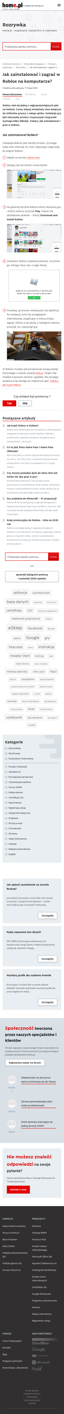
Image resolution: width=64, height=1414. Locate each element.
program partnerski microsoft (22, 687)
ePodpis (48, 619)
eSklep (15, 627)
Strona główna (32, 1390)
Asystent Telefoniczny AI (44, 1263)
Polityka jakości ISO (12, 1263)
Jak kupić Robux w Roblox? (22, 425)
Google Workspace (41, 1293)
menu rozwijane (41, 664)
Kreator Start (20, 655)
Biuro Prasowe (10, 1239)
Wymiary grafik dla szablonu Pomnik (29, 975)
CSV (30, 610)
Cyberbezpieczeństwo (20, 781)
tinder (31, 709)
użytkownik (14, 717)
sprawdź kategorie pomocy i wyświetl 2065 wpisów (32, 576)
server (48, 693)
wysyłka (31, 725)
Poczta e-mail (15, 823)
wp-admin (52, 717)
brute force (51, 602)
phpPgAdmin (27, 679)
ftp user (51, 628)
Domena (36, 1225)
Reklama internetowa (19, 848)
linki (51, 656)
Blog (5, 1354)
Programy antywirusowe (44, 1300)
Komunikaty (15, 748)
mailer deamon (22, 663)
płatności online (46, 687)
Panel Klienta (15, 802)
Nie (25, 403)
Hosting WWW (39, 1232)
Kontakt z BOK (18, 1189)
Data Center (9, 1246)
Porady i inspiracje (18, 766)
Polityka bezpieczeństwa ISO (15, 1254)
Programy (13, 818)
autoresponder (41, 592)
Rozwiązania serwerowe (21, 776)
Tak (9, 403)
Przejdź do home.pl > (33, 5)
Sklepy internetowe (42, 1313)
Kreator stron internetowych (39, 1278)
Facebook (35, 628)
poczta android (46, 679)
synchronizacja (16, 709)
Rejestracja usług (17, 807)
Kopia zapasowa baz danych (24, 932)
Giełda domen (16, 792)
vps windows (34, 717)
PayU (53, 671)
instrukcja (46, 646)
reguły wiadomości (20, 693)
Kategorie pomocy (32, 1393)
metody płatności (17, 671)
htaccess (16, 647)
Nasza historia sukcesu (14, 1225)
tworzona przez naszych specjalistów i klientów (30, 1034)
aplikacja (20, 592)
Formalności (15, 828)
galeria (17, 638)
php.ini (13, 679)
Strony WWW (15, 787)
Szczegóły (48, 915)
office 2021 (39, 671)
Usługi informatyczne (19, 812)
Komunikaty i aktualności (15, 1367)
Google (32, 637)
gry (47, 638)
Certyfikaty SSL (16, 797)
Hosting (12, 843)
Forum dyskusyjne (12, 1340)
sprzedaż (12, 701)
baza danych (18, 601)
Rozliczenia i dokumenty (21, 758)
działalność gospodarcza (26, 618)
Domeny (13, 833)
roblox (6, 98)
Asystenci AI (15, 771)
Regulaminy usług (41, 1320)
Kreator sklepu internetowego (39, 1248)
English (12, 854)
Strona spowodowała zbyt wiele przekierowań (36, 1103)
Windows (30, 94)
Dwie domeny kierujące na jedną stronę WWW (36, 1123)
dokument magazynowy (47, 611)
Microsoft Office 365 (42, 1256)
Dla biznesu (14, 753)
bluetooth (38, 602)
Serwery (36, 1307)
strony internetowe (30, 701)
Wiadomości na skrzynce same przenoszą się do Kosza (38, 1079)
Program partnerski (12, 1360)
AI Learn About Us (11, 1269)
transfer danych (46, 709)
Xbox (44, 94)
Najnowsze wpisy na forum (25, 1062)
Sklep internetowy (18, 838)
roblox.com (33, 157)
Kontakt (7, 1347)
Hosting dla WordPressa (44, 1269)
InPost (30, 647)
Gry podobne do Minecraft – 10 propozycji (31, 498)
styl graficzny (50, 701)
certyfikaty (14, 610)
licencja (39, 656)
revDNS (37, 694)
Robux (39, 373)
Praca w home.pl (11, 1232)
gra (17, 98)
